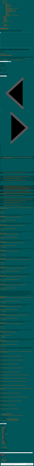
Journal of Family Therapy (9, 5)
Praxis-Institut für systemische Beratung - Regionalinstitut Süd (8, 309)
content (3, 1)
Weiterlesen (27, 58)
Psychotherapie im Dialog (9, 9)
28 (0, 194)
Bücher (5, 2)
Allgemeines (3, 427)
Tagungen (5, 18)
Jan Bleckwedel (4, 420)
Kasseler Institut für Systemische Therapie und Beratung (8, 228)
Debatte (3, 432)
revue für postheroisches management (10, 11)
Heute (1, 110)
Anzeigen (3, 428)
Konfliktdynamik (7, 6)
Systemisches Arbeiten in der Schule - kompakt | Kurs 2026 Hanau (13, 205)
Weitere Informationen (3, 216)
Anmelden (3, 458)
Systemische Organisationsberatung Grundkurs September (12, 202)
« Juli (1, 72)
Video (2, 441)
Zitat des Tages (4, 443)
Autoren (3, 429)
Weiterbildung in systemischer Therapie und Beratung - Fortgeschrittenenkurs (14, 172)
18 (0, 177)
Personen (3, 437)
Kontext (6, 7)
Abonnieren (2, 454)
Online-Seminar (4, 255)
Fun (2, 433)
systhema (6, 14)
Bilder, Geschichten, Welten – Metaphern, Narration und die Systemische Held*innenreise (16, 176)
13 (0, 171)
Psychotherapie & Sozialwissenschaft (10, 10)
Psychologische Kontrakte (6, 55)
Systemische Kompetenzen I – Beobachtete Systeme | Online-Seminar (10, 250)
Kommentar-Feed (4, 460)
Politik (3, 438)
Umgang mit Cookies (12, 464)
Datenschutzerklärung (7, 25)
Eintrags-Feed (4, 459)
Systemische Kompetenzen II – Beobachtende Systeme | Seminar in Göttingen (14, 200)
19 (0, 179)
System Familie (7, 13)
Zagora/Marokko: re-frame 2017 (8, 21)
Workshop (3, 238)
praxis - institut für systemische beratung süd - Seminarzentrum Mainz (9, 279)
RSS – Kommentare (4, 447)
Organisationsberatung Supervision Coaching (11, 8)
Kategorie (5, 20)
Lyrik (2, 435)
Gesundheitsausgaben (5, 434)
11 (1, 68)
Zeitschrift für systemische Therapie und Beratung (12, 15)
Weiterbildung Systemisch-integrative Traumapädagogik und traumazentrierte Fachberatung (16, 191)
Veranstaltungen (4, 17)
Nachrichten (3, 436)
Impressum (5, 26)
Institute (3, 22)
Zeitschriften (5, 3)
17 (0, 175)
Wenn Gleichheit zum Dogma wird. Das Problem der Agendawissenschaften (12, 415)
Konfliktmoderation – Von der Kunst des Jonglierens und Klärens (13, 178)
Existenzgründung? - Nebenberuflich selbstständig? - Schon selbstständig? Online (15, 180)
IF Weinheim (2, 211)
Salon (2, 439)
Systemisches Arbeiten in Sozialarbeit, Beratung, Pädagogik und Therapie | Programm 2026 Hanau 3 (18, 198)
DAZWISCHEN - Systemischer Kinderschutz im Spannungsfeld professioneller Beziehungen (17, 189)
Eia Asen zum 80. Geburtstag (6, 414)
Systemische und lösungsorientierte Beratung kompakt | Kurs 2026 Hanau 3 (14, 195)
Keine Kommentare (2, 53)
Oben (1, 465)
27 (0, 156)
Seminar (3, 336)
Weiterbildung (4, 221)
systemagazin (4, 28)
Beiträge (5, 16)
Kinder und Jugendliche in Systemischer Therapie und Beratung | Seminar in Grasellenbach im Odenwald (15, 259)
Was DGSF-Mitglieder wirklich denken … (8, 413)
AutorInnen (5, 24)
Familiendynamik (7, 4)
